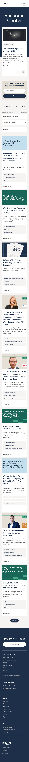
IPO (5, 601)
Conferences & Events (9, 174)
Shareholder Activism (9, 500)
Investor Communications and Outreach (13, 278)
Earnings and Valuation (9, 177)
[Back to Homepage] (5, 3)
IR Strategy (6, 229)
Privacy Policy (5, 750)
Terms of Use (5, 753)
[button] (14, 116)
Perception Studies (8, 232)
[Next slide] (23, 72)
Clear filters (24, 112)
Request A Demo (14, 644)
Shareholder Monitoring (9, 398)
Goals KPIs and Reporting (10, 395)
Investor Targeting (8, 344)
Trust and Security (6, 747)
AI (4, 180)
